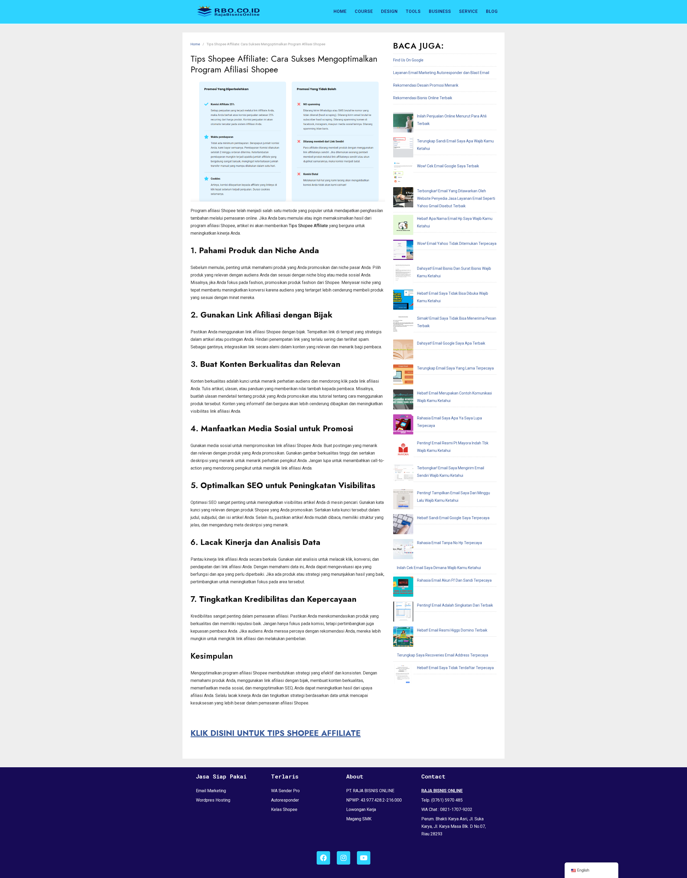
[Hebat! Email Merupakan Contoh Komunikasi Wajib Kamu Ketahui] (403, 400)
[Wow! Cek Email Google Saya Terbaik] (403, 173)
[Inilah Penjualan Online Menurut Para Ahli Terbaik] (403, 123)
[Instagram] (343, 858)
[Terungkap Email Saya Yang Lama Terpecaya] (403, 375)
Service (468, 11)
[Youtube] (363, 858)
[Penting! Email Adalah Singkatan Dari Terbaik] (403, 613)
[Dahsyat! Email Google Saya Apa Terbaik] (403, 351)
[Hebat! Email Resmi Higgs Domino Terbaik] (403, 637)
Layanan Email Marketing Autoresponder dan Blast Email (441, 73)
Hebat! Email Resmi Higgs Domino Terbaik (452, 630)
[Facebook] (323, 858)
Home (340, 11)
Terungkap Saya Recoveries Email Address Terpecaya (442, 655)
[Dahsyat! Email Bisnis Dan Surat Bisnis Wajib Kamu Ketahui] (403, 276)
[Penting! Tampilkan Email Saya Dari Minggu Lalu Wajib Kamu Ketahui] (403, 500)
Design (389, 11)
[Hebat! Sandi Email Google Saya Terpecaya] (403, 525)
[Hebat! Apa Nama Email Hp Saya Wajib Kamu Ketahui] (403, 226)
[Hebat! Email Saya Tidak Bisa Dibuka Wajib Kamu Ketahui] (403, 301)
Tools (413, 11)
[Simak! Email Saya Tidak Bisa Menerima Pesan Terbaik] (403, 326)
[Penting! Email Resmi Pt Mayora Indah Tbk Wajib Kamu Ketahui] (403, 450)
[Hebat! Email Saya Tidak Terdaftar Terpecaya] (403, 675)
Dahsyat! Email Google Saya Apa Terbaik (451, 343)
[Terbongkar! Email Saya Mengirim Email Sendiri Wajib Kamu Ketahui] (403, 475)
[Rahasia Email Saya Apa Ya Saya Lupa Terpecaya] (403, 425)
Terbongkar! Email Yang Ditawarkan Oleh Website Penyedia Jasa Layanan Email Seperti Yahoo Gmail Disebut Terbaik (456, 198)
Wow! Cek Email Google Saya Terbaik (448, 166)
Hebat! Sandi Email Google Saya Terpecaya (453, 518)
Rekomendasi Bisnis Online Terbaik (422, 98)
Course (364, 11)
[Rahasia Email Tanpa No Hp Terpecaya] (403, 550)
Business (440, 11)
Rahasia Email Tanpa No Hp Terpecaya (449, 543)
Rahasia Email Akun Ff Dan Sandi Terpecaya (454, 580)
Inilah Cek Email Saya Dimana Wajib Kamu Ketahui (439, 568)
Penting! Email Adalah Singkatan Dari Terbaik (455, 605)
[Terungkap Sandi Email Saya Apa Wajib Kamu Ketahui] (403, 148)
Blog (492, 11)
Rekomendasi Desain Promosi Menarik (425, 85)
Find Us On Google (408, 60)
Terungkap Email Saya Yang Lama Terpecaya (455, 368)
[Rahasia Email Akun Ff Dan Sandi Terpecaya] (403, 588)
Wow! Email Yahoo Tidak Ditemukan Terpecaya (456, 243)
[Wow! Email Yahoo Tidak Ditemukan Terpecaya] (403, 251)
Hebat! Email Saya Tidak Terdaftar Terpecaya (455, 668)
